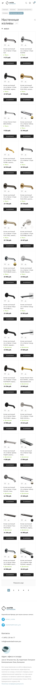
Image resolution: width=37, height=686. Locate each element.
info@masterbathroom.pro (11, 641)
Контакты (6, 633)
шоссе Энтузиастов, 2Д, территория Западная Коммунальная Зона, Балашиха (18, 659)
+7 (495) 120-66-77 (8, 637)
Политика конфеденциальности (13, 684)
